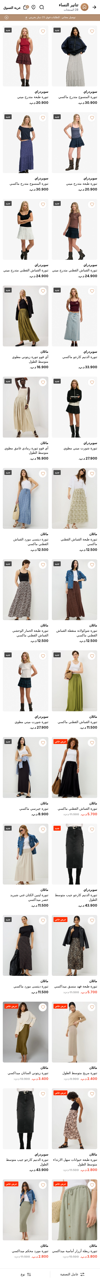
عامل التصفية (69, 1274)
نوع (23, 1274)
